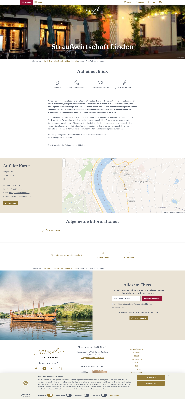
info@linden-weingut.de (19, 192)
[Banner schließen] (169, 375)
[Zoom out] (64, 162)
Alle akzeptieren (150, 377)
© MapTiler (165, 212)
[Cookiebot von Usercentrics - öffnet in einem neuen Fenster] (25, 395)
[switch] (69, 395)
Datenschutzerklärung (142, 304)
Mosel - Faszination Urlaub (53, 61)
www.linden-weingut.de (21, 196)
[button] (26, 2)
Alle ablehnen (151, 383)
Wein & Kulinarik (71, 61)
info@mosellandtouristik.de (92, 357)
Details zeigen (115, 395)
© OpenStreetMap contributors (177, 212)
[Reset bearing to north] (64, 165)
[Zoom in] (64, 160)
